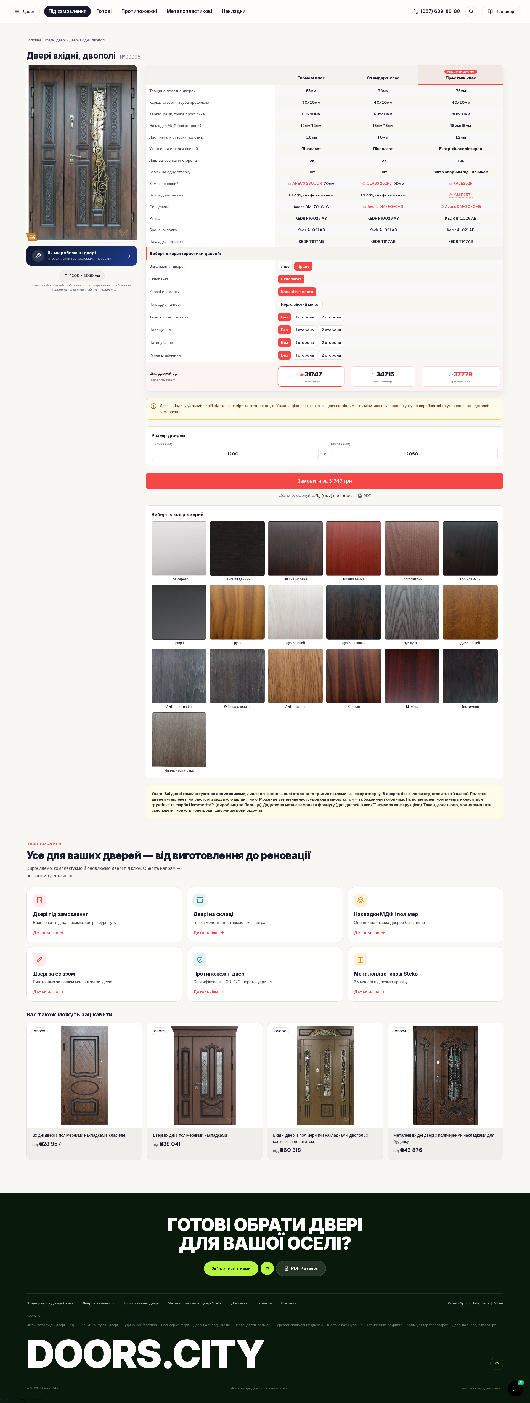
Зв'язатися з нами (231, 1268)
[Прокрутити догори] (497, 1363)
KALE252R (463, 183)
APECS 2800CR (307, 183)
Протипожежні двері (141, 1303)
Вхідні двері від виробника (50, 1303)
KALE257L (463, 195)
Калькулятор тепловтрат (427, 1325)
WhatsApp (457, 1303)
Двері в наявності (98, 1303)
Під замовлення (67, 11)
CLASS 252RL (379, 183)
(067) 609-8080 (337, 495)
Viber (499, 1303)
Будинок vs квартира (139, 1325)
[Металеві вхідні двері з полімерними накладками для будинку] (445, 1091)
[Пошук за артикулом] (470, 11)
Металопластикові (189, 11)
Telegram (480, 1303)
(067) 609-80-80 (440, 11)
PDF (367, 495)
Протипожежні (139, 11)
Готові (104, 11)
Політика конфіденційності (482, 1388)
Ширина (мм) (162, 444)
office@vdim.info (28, 1399)
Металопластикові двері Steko (195, 1303)
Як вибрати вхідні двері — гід (50, 1325)
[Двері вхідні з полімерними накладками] (205, 1091)
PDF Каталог (304, 1268)
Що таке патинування (344, 1325)
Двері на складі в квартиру (474, 1325)
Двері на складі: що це (211, 1325)
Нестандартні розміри (252, 1325)
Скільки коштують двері (98, 1325)
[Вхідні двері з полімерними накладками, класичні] (84, 1091)
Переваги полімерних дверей (299, 1325)
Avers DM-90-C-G (385, 206)
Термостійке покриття (384, 1325)
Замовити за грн (324, 481)
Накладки (233, 11)
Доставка (239, 1303)
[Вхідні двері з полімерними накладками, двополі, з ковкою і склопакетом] (325, 1091)
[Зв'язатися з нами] (267, 1268)
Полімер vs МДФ (175, 1325)
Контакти (289, 1303)
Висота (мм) (340, 444)
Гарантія (264, 1303)
